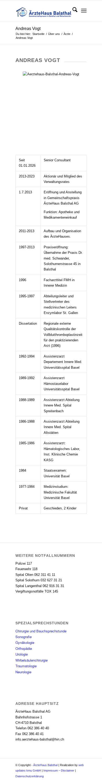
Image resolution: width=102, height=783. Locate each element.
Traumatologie (26, 665)
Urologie (21, 654)
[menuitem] (72, 10)
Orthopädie (23, 648)
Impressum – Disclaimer (58, 770)
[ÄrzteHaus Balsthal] (43, 10)
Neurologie (23, 671)
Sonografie (23, 636)
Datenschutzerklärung (29, 776)
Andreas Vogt (28, 28)
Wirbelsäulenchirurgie (31, 660)
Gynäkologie (24, 642)
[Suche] (72, 10)
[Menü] (84, 10)
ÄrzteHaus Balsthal (45, 765)
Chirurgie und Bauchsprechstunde (40, 630)
